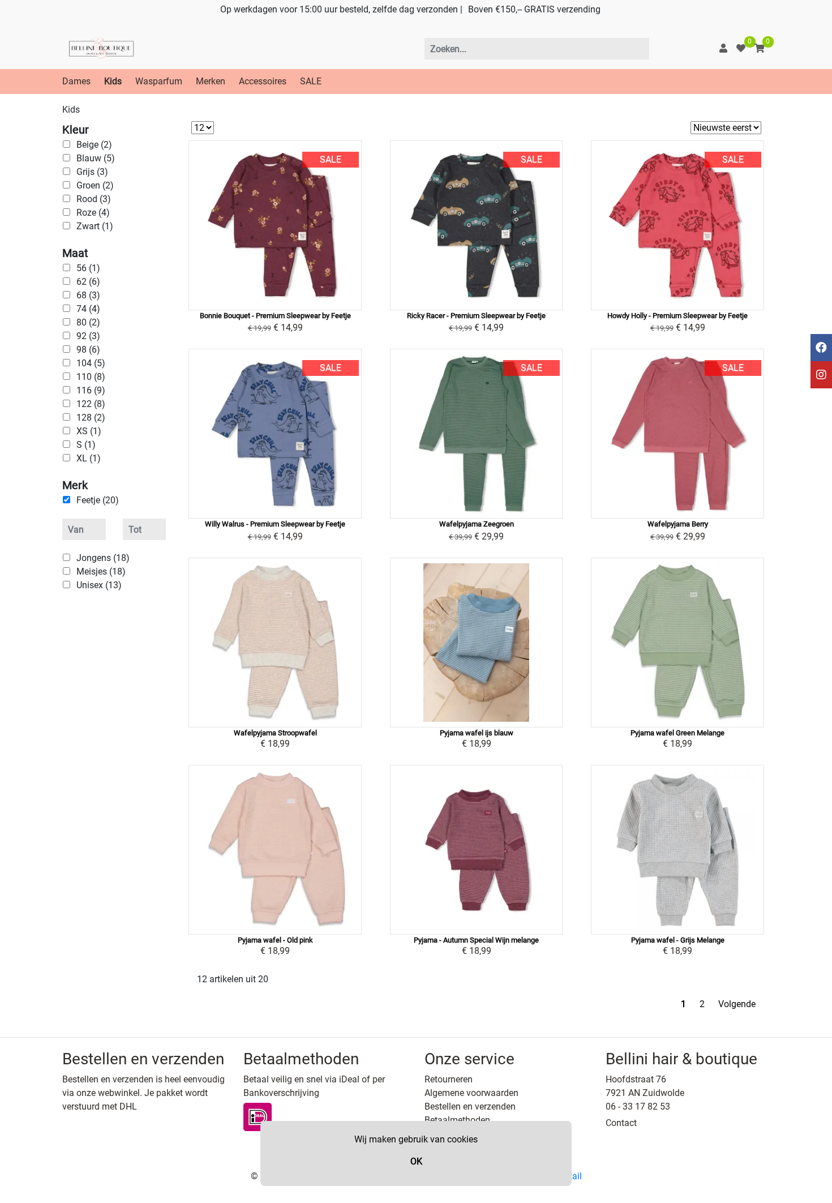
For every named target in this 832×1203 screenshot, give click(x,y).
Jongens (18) (103, 558)
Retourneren (448, 1079)
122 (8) (90, 404)
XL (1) (88, 458)
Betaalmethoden (457, 1120)
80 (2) (88, 322)
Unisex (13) (99, 585)
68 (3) (88, 295)
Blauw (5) (95, 158)
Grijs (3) (92, 171)
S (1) (86, 444)
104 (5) (90, 363)
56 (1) (88, 268)
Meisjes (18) (101, 571)
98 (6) (88, 349)
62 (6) (88, 281)
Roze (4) (93, 212)
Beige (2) (94, 144)
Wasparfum (158, 81)
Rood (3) (93, 199)
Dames (76, 81)
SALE (310, 81)
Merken (210, 81)
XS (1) (88, 431)
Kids (113, 81)
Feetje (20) (97, 500)
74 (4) (88, 308)
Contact (621, 1123)
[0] (740, 48)
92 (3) (88, 336)
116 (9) (90, 390)
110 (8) (90, 376)
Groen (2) (95, 185)
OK (416, 1161)
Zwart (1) (94, 226)
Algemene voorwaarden (471, 1093)
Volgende (737, 1004)
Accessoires (262, 81)
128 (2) (90, 417)
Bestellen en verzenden (470, 1106)
